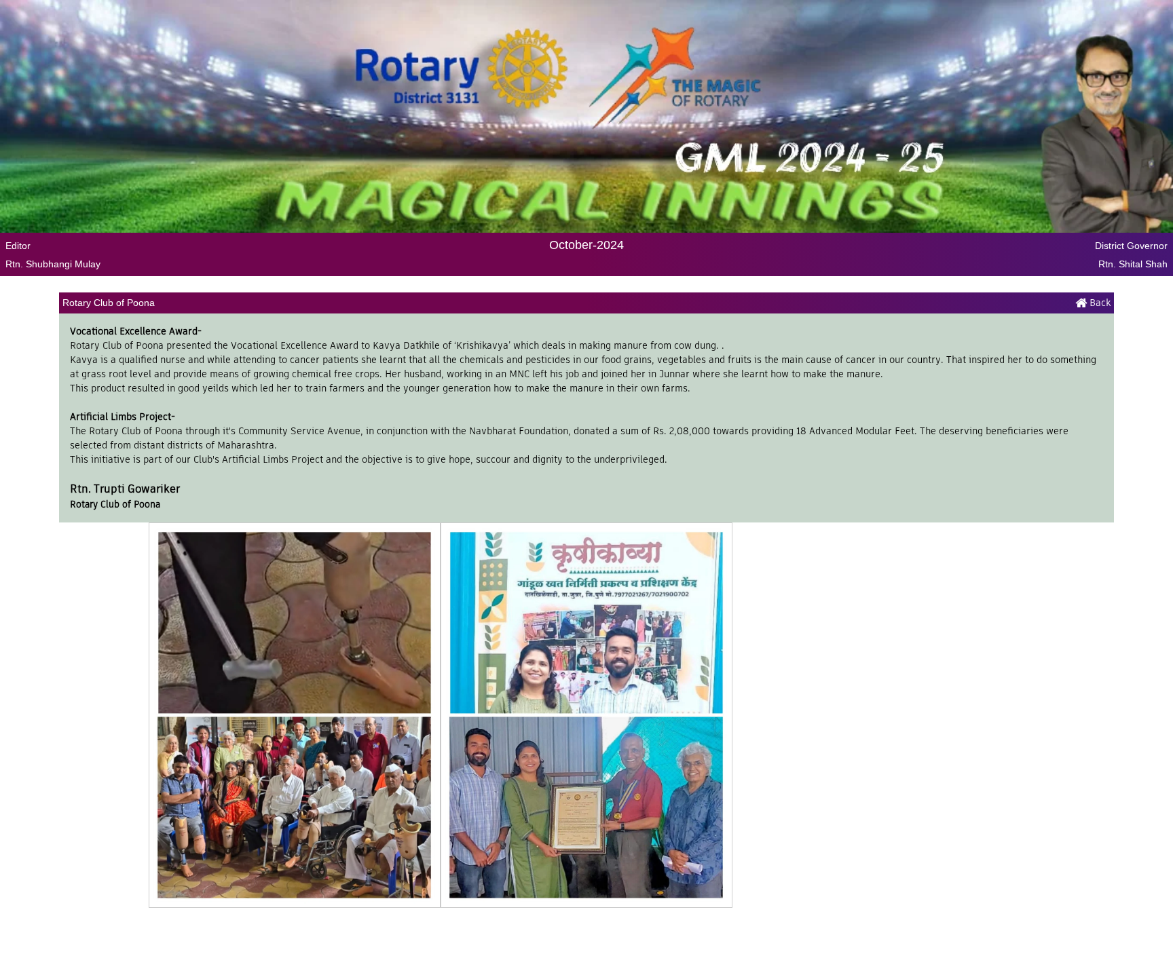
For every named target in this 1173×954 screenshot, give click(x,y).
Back (1099, 302)
